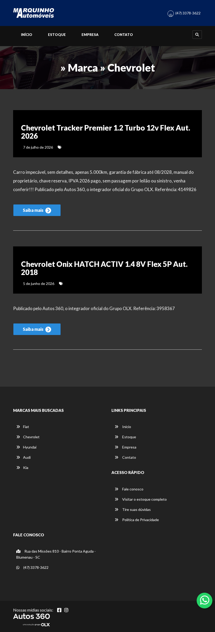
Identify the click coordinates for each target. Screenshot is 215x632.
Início (26, 35)
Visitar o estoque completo (144, 499)
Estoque (57, 35)
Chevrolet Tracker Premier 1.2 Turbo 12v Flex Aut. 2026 (105, 131)
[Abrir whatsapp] (204, 600)
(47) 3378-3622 (188, 13)
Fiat (26, 426)
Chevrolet (31, 437)
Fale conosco (132, 489)
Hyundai (29, 447)
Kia (25, 467)
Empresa (90, 35)
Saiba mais (33, 210)
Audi (27, 457)
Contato (123, 35)
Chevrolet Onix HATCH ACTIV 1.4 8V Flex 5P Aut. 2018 (104, 268)
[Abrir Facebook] (59, 610)
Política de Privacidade (140, 519)
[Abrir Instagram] (66, 610)
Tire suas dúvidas (136, 509)
